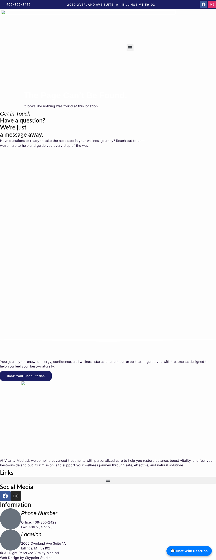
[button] (130, 47)
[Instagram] (212, 4)
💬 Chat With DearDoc (189, 551)
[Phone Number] (10, 518)
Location (31, 534)
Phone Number (39, 513)
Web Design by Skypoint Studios (26, 558)
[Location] (10, 540)
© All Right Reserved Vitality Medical (29, 553)
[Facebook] (203, 4)
